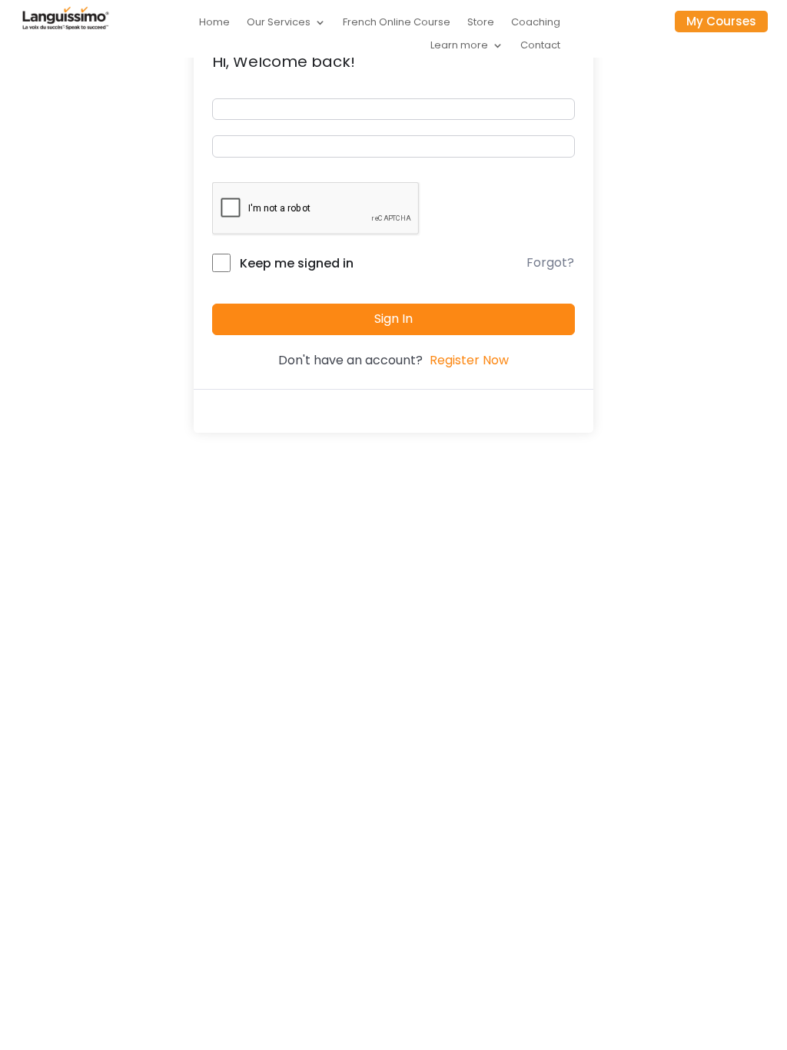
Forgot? (550, 262)
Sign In (393, 318)
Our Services (278, 23)
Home (214, 23)
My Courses (721, 21)
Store (480, 23)
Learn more (459, 46)
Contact (540, 46)
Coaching (535, 23)
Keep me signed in (297, 263)
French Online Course (396, 23)
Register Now (469, 360)
